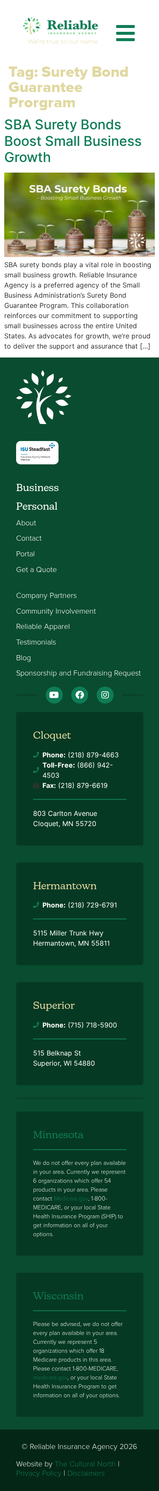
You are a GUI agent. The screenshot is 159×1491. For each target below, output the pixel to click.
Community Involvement (56, 611)
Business (37, 487)
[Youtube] (54, 695)
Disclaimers (86, 1473)
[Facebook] (79, 695)
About (26, 523)
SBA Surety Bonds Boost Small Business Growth (73, 140)
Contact (29, 538)
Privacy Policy (38, 1473)
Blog (23, 658)
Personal (37, 506)
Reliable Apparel (43, 626)
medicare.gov (50, 1377)
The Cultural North (85, 1463)
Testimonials (36, 642)
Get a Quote (36, 570)
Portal (25, 554)
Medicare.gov (71, 1198)
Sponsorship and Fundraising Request (78, 673)
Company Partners (46, 595)
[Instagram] (105, 695)
